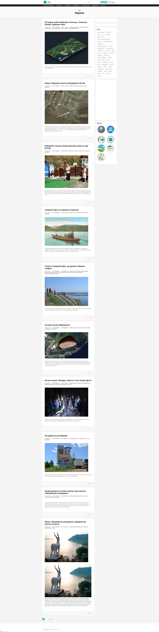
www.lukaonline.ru (57, 629)
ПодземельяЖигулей (50, 384)
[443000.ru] (101, 129)
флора (99, 73)
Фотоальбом (68, 5)
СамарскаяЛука (101, 48)
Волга (72, 150)
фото (86, 212)
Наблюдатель (100, 43)
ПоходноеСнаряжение (102, 46)
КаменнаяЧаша (74, 27)
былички (103, 59)
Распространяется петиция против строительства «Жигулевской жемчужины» (65, 492)
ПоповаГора (48, 28)
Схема (62, 28)
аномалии (110, 57)
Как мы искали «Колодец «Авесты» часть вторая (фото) (68, 380)
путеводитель (81, 438)
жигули (72, 212)
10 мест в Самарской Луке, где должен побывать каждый (65, 267)
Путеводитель (95, 5)
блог (98, 59)
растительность (108, 69)
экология (57, 497)
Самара (110, 46)
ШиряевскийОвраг (74, 28)
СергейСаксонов (109, 48)
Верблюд (78, 271)
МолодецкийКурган (54, 272)
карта (72, 86)
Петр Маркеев (56, 27)
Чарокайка (68, 272)
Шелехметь (111, 53)
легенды (111, 64)
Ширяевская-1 (79, 272)
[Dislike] (92, 76)
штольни (56, 273)
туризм (87, 438)
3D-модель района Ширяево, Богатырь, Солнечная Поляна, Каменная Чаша (66, 23)
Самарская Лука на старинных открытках (62, 209)
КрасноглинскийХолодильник (104, 39)
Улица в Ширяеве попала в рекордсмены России (65, 83)
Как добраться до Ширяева (56, 435)
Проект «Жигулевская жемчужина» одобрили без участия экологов (65, 522)
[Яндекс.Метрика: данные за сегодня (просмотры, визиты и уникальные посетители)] (4, 631)
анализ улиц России (60, 129)
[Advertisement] (106, 99)
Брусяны (73, 271)
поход (110, 66)
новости (81, 86)
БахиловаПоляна (101, 32)
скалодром (58, 384)
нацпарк (76, 86)
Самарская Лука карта (49, 5)
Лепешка (47, 272)
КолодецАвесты (86, 383)
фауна (110, 71)
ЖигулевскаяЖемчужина (77, 496)
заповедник (105, 62)
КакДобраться (74, 438)
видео (108, 59)
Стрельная (62, 272)
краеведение (105, 64)
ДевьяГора (108, 34)
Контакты (103, 5)
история (77, 212)
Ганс (76, 383)
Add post (104, 2)
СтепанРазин (100, 50)
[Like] (87, 76)
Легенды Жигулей (85, 5)
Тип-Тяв (99, 53)
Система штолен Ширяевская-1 (58, 325)
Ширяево (66, 28)
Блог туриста (59, 5)
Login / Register (111, 2)
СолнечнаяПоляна (55, 28)
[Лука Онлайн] (47, 2)
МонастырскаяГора (83, 27)
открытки (82, 212)
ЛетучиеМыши (77, 327)
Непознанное (76, 5)
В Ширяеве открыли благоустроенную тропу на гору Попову (66, 146)
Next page (51, 619)
